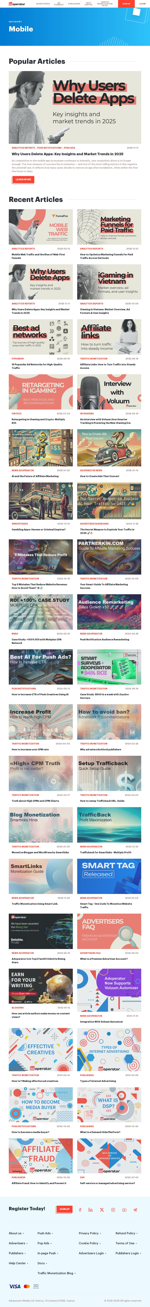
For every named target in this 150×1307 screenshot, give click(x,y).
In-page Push (47, 1253)
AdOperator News (91, 470)
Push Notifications (49, 148)
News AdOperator (23, 470)
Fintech (16, 414)
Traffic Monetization (93, 359)
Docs (41, 1263)
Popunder (18, 359)
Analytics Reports (23, 148)
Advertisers (43, 4)
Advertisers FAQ (90, 953)
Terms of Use (125, 1243)
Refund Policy (125, 1233)
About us (15, 1233)
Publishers (74, 4)
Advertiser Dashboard (94, 524)
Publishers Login (127, 1253)
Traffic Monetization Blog (104, 3)
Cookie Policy (88, 1243)
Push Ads (69, 148)
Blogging (18, 1008)
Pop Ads (43, 1243)
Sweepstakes (20, 524)
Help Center (88, 4)
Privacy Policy (89, 1233)
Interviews (87, 414)
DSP (82, 1177)
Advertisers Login (91, 1253)
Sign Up (126, 4)
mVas (15, 634)
